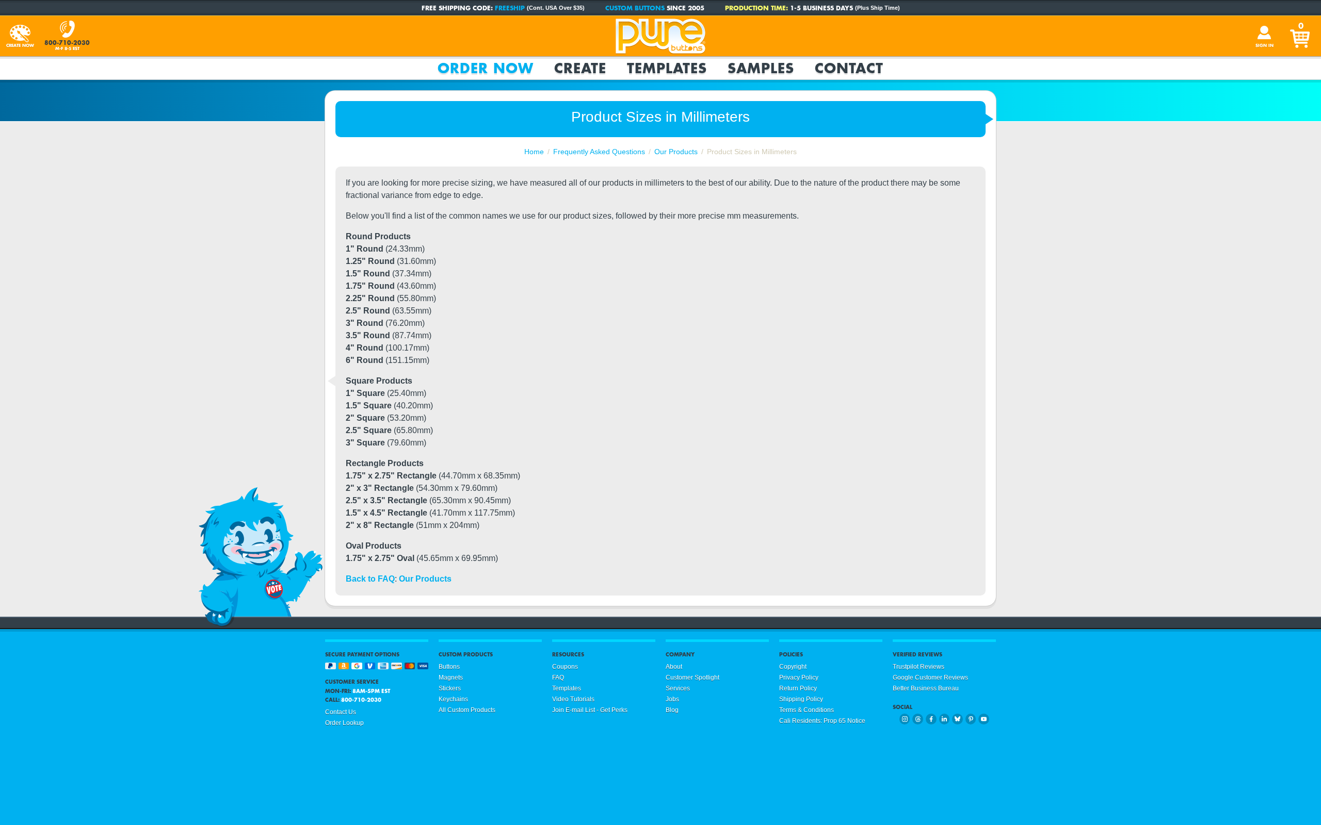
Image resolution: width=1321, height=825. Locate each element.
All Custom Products (467, 710)
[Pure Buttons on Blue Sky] (957, 719)
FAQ (558, 677)
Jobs (672, 699)
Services (678, 688)
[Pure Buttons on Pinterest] (970, 719)
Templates (667, 68)
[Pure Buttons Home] (660, 36)
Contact (849, 68)
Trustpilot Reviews (918, 666)
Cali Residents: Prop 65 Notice (822, 720)
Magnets (451, 677)
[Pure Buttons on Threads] (917, 719)
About (674, 666)
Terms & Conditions (806, 710)
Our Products (425, 578)
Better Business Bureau (926, 688)
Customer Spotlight (692, 677)
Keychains (453, 699)
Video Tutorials (573, 699)
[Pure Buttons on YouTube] (983, 719)
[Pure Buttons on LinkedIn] (944, 719)
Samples (761, 68)
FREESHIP (510, 7)
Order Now (486, 68)
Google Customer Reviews (930, 677)
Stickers (450, 688)
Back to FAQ (370, 578)
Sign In (1264, 45)
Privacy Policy (798, 677)
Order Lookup (344, 723)
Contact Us (340, 712)
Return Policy (798, 688)
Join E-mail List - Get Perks (589, 710)
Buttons (449, 666)
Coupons (565, 666)
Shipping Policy (801, 699)
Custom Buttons (635, 7)
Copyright (793, 666)
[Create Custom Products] (20, 36)
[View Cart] (1300, 36)
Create (580, 68)
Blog (672, 710)
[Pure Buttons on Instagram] (904, 719)
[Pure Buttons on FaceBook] (931, 719)
